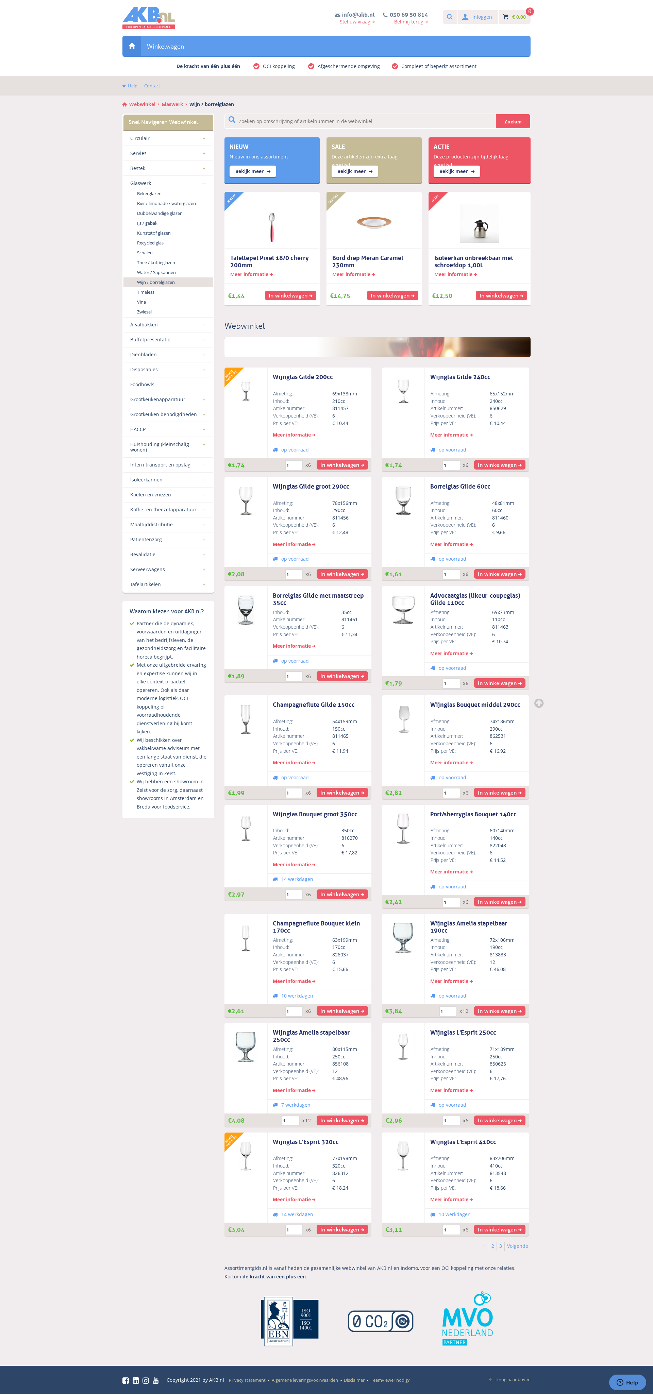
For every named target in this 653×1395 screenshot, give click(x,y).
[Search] (449, 17)
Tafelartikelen (145, 584)
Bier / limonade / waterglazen (166, 203)
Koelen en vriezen (150, 494)
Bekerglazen (149, 193)
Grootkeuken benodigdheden (163, 414)
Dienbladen (143, 354)
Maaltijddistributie (151, 524)
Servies (138, 153)
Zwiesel (144, 312)
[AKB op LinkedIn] (137, 1380)
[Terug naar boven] (539, 703)
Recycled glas (150, 243)
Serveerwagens (147, 569)
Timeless (145, 292)
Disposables (144, 369)
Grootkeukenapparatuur (157, 399)
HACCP (138, 429)
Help (132, 86)
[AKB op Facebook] (126, 1380)
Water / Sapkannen (156, 272)
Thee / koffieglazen (156, 262)
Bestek (137, 168)
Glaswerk (172, 104)
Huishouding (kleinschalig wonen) (159, 447)
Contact (152, 86)
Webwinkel (131, 46)
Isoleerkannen (146, 479)
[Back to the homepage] (148, 18)
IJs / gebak (147, 223)
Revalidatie (142, 554)
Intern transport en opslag (160, 464)
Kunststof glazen (154, 233)
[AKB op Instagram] (147, 1380)
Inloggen (482, 17)
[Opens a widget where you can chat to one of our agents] (627, 1383)
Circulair (140, 138)
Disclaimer (354, 1380)
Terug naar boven (513, 1379)
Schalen (145, 253)
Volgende (517, 1246)
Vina (141, 302)
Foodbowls (142, 384)
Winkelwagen (165, 46)
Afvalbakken (144, 324)
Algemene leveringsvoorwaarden (305, 1380)
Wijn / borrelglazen (211, 104)
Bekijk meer (250, 171)
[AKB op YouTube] (157, 1380)
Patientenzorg (146, 539)
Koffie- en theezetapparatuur (163, 509)
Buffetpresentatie (150, 339)
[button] (342, 465)
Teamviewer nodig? (390, 1380)
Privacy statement (247, 1380)
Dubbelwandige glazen (160, 213)
